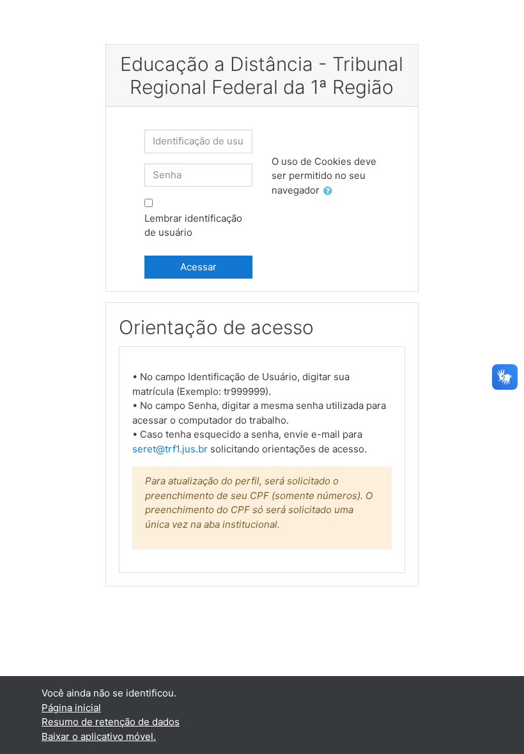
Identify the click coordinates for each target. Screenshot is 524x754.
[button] (330, 191)
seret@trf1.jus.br (170, 449)
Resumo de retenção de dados (111, 722)
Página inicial (71, 708)
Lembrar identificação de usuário (193, 225)
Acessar (198, 267)
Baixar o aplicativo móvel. (99, 736)
